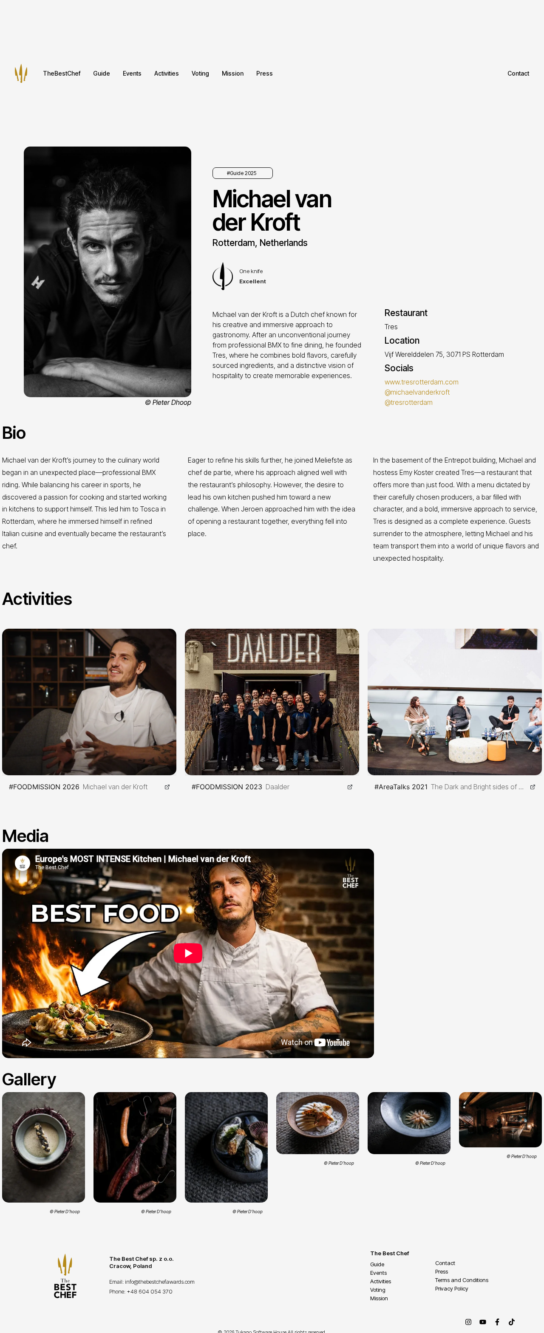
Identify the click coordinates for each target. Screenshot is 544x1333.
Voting (200, 73)
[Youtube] (483, 1322)
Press (264, 73)
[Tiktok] (511, 1322)
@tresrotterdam (409, 402)
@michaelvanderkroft (417, 392)
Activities (166, 73)
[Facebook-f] (497, 1322)
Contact (518, 73)
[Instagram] (468, 1322)
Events (132, 73)
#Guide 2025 (241, 173)
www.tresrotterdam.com (422, 382)
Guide (101, 73)
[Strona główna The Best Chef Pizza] (21, 73)
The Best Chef (389, 1253)
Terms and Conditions (461, 1280)
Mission (233, 73)
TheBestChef (61, 73)
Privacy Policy (451, 1288)
